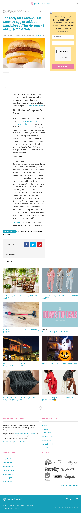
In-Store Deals (12, 10)
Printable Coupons (29, 434)
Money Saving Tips (9, 436)
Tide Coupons (7, 463)
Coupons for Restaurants (35, 231)
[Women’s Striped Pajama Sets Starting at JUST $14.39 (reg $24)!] (60, 280)
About (4, 506)
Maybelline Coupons (9, 459)
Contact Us (17, 442)
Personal (45, 329)
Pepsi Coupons (8, 478)
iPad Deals (45, 425)
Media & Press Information (69, 485)
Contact (11, 506)
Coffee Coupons (22, 231)
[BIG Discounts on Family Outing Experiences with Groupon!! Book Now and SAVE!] (21, 348)
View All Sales (46, 448)
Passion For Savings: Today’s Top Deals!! (55, 332)
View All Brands (8, 481)
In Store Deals (21, 10)
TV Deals (45, 429)
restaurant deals (36, 105)
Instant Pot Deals (48, 436)
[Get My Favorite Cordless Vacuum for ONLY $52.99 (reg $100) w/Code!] (21, 314)
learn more (38, 36)
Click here (17, 222)
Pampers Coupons (9, 470)
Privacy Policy (8, 508)
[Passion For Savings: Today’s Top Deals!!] (60, 314)
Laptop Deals (46, 433)
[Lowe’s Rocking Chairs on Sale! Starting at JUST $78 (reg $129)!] (21, 280)
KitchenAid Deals (47, 440)
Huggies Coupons (8, 466)
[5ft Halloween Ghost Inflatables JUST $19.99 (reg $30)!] (60, 348)
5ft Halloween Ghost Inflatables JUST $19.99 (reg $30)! (60, 364)
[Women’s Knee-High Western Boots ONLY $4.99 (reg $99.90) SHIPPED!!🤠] (60, 382)
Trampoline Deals (47, 444)
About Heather (8, 442)
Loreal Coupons (8, 474)
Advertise (26, 442)
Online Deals (19, 434)
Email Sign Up (20, 506)
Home (4, 10)
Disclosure (30, 506)
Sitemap (16, 508)
